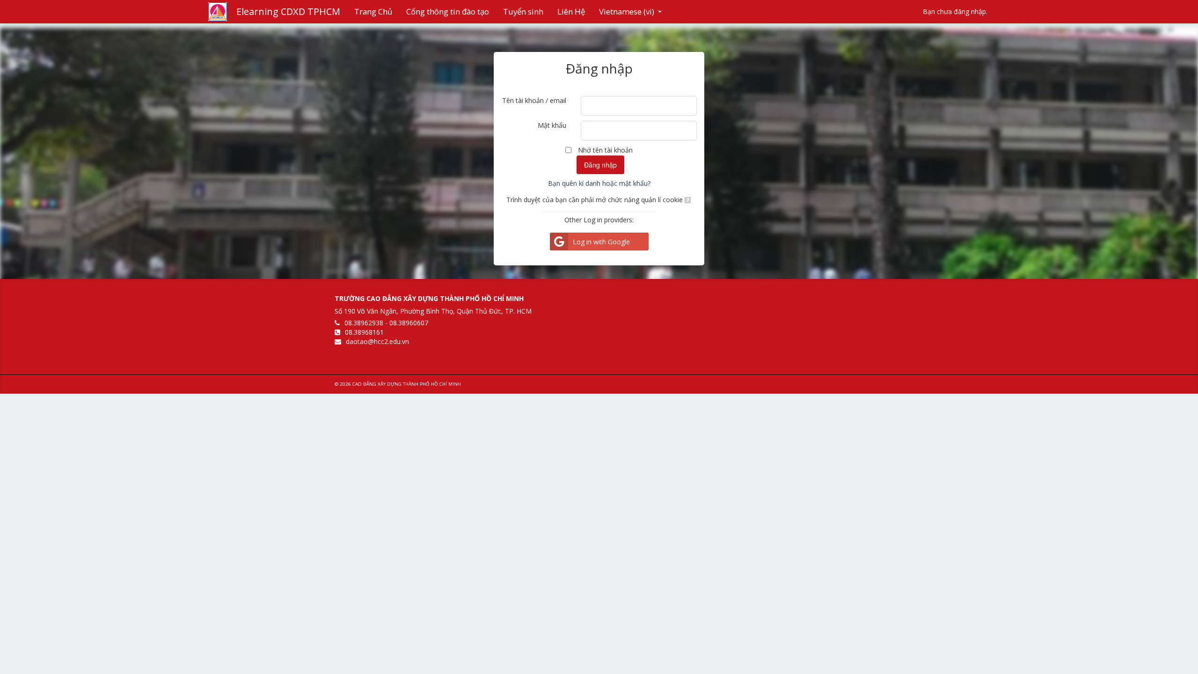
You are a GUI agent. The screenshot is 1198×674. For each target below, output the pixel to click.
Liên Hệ (571, 11)
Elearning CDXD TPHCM (288, 11)
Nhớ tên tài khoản (605, 150)
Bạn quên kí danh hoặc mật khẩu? (599, 183)
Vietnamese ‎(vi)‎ (626, 11)
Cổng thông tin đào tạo (447, 11)
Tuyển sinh (523, 11)
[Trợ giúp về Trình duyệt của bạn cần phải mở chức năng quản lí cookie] (687, 199)
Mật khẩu (552, 125)
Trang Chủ (373, 11)
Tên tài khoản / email (534, 100)
